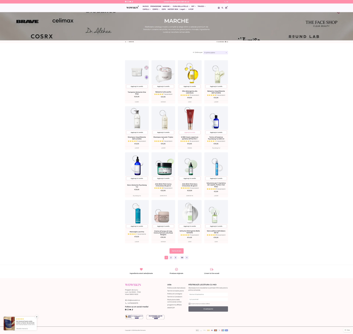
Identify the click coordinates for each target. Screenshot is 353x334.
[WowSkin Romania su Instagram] (128, 2)
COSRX (137, 102)
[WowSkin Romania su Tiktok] (132, 2)
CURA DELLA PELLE (181, 6)
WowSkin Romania (140, 330)
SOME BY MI (163, 195)
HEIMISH (163, 102)
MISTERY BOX (173, 9)
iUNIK (216, 241)
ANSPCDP (171, 308)
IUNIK (189, 102)
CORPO (156, 9)
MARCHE (167, 6)
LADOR (216, 102)
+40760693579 (131, 303)
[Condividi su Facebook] (225, 41)
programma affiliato (174, 305)
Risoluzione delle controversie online (174, 301)
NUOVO (146, 6)
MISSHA (190, 148)
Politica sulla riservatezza (176, 288)
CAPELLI (147, 9)
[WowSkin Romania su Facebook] (125, 2)
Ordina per (198, 52)
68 (182, 258)
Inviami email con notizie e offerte (200, 303)
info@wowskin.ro (132, 300)
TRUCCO (202, 6)
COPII (164, 9)
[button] (158, 94)
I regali (183, 9)
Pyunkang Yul (216, 148)
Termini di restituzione (175, 291)
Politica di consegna (174, 294)
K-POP (191, 9)
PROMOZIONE (155, 6)
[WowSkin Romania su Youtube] (130, 2)
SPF (193, 6)
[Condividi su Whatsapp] (227, 41)
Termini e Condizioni (174, 297)
